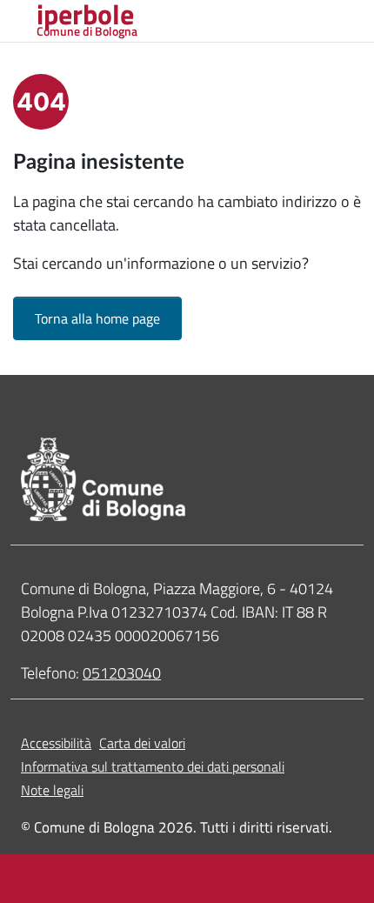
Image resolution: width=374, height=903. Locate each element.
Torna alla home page (97, 318)
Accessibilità (56, 742)
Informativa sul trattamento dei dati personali (152, 766)
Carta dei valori (142, 742)
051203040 (122, 673)
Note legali (52, 789)
